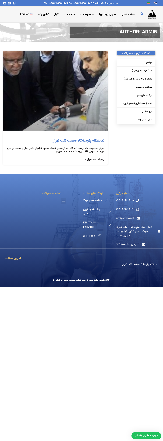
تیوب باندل (147, 111)
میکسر (149, 62)
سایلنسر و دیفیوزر (144, 87)
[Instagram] (9, 3)
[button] (141, 14)
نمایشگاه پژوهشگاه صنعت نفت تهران (78, 140)
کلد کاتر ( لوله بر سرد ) (142, 70)
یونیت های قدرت (144, 95)
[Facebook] (14, 3)
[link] (156, 3)
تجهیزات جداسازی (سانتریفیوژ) (137, 103)
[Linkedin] (4, 3)
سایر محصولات (145, 120)
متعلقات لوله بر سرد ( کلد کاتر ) (138, 79)
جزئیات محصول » (94, 159)
